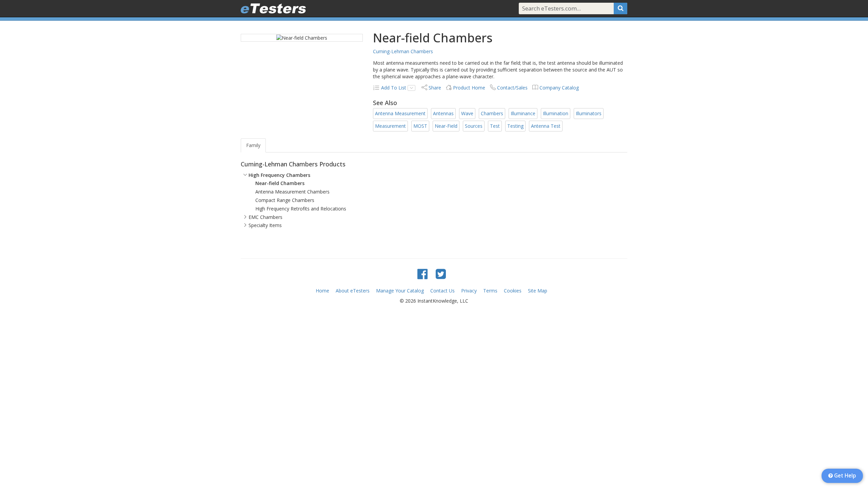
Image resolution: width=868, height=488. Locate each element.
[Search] (620, 8)
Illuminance (523, 113)
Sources (473, 126)
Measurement (390, 126)
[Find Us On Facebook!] (422, 274)
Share (435, 87)
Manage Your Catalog (400, 290)
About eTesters (353, 290)
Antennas (443, 113)
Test (495, 126)
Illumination (555, 113)
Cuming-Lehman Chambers (403, 51)
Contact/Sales (512, 87)
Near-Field (446, 126)
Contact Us (442, 290)
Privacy (469, 290)
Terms (490, 290)
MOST (420, 126)
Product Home (469, 87)
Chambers (492, 113)
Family (253, 145)
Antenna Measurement (400, 113)
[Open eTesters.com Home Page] (273, 8)
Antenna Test (545, 126)
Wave (467, 113)
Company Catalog (559, 87)
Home (322, 290)
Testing (515, 126)
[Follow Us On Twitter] (441, 274)
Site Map (537, 290)
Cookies (512, 290)
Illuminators (588, 113)
